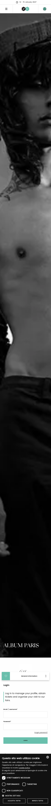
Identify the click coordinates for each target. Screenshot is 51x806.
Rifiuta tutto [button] (37, 801)
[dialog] (25, 780)
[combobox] (47, 757)
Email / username (10, 709)
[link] (44, 9)
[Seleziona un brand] (25, 9)
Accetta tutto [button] (14, 801)
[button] (25, 795)
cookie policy (24, 768)
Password (6, 722)
